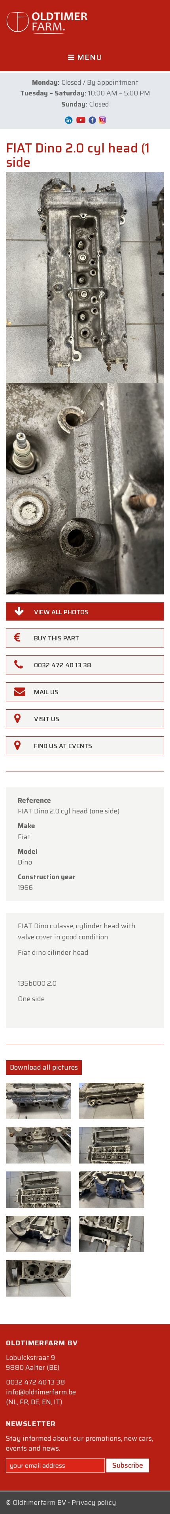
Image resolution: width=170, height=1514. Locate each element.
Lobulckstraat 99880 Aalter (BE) (32, 1362)
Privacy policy (94, 1502)
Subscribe (127, 1465)
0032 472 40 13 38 (35, 1382)
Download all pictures (44, 1067)
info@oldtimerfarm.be (41, 1392)
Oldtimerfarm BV (39, 1502)
